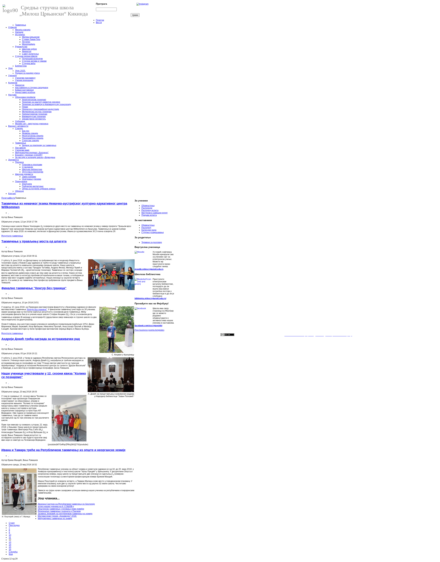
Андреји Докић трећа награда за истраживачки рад (40, 339)
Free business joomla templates (149, 330)
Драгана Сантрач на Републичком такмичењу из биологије (66, 504)
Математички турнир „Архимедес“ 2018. (57, 516)
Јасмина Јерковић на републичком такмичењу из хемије (65, 513)
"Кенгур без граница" (37, 309)
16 (10, 549)
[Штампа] (8, 213)
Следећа (13, 552)
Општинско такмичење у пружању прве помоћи (61, 509)
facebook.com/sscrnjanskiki (148, 325)
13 (10, 542)
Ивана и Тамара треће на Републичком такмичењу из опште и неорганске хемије (63, 450)
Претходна (14, 525)
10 (10, 535)
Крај (11, 554)
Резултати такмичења (12, 236)
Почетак (5, 198)
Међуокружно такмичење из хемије (55, 518)
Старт (12, 523)
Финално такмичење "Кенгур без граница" (34, 288)
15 (10, 547)
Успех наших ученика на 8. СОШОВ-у (56, 506)
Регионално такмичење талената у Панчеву (59, 511)
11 (10, 537)
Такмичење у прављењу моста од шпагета (34, 241)
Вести (12, 198)
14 (10, 544)
